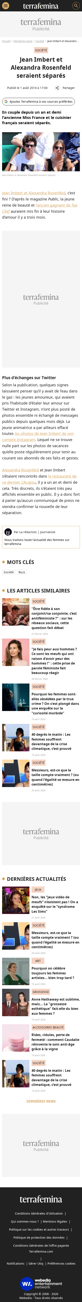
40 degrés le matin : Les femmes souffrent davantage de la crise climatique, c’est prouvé (51, 741)
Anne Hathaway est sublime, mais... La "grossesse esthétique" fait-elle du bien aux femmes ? (56, 1006)
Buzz (22, 572)
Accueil (6, 41)
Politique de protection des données (39, 1237)
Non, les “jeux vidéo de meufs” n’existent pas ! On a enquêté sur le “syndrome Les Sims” (55, 904)
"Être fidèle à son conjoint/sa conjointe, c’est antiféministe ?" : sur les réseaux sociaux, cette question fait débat (54, 618)
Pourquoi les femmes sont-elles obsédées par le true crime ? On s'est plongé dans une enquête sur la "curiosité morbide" (55, 703)
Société (40, 41)
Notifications (15, 1263)
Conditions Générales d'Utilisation (39, 1213)
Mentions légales (55, 1221)
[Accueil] (40, 6)
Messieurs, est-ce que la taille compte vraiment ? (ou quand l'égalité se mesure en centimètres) (55, 777)
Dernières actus (23, 41)
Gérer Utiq (36, 1263)
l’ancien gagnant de (53, 205)
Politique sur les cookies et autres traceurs (39, 1229)
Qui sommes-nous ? (25, 1221)
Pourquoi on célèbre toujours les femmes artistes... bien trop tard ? (53, 973)
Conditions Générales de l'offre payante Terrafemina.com (41, 1248)
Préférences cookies (61, 1263)
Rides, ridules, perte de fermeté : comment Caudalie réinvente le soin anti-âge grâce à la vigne (55, 1041)
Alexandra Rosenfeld (20, 470)
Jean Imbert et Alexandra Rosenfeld (33, 192)
